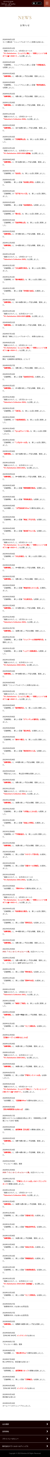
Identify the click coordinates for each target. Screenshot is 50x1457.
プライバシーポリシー (10, 1439)
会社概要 (5, 1424)
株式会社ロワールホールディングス (15, 1446)
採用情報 (5, 1431)
